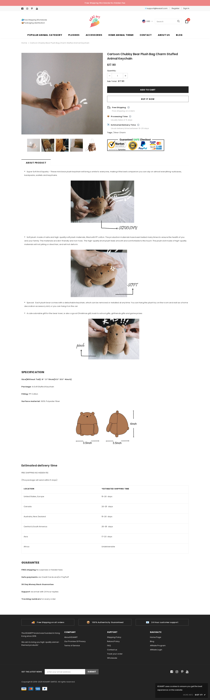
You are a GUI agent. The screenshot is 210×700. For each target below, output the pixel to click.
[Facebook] (23, 8)
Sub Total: (112, 81)
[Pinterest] (33, 8)
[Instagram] (28, 8)
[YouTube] (38, 8)
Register (175, 8)
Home (24, 43)
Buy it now (148, 99)
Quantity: (111, 70)
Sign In (186, 8)
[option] (62, 93)
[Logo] (94, 21)
